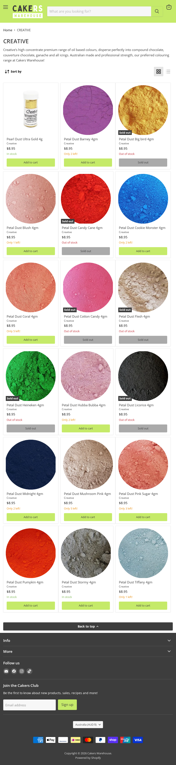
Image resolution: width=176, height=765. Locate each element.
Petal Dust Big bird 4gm (136, 139)
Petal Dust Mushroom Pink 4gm (87, 494)
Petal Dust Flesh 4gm (134, 316)
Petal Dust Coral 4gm (22, 316)
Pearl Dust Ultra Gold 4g (24, 139)
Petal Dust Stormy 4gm (79, 582)
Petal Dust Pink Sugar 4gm (138, 494)
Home (7, 30)
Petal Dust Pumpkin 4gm (25, 582)
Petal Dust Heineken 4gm (25, 405)
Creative (12, 143)
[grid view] (158, 71)
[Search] (157, 11)
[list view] (168, 71)
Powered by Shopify (88, 758)
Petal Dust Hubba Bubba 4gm (84, 405)
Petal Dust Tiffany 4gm (135, 582)
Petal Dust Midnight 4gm (25, 494)
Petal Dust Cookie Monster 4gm (142, 228)
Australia (86, 724)
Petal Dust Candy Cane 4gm (82, 228)
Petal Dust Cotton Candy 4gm (85, 316)
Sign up (67, 704)
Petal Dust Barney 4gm (81, 139)
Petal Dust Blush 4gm (22, 228)
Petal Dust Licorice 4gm (136, 405)
